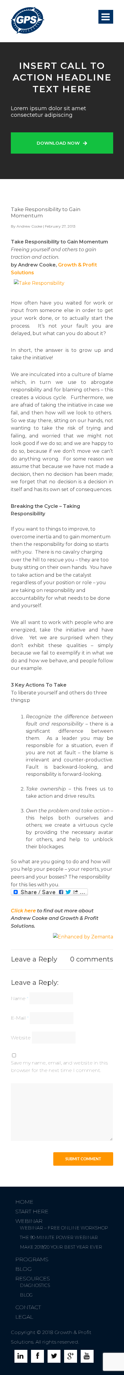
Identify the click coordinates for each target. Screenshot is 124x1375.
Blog (23, 1269)
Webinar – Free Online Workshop (64, 1228)
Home (24, 1202)
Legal (24, 1317)
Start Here (31, 1211)
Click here (23, 911)
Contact (28, 1307)
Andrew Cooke (29, 226)
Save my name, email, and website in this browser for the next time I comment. (59, 1066)
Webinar (28, 1221)
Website (21, 1038)
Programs (31, 1259)
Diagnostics (35, 1285)
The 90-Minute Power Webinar (59, 1237)
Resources (32, 1278)
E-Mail (20, 1018)
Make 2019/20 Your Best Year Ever (61, 1247)
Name (19, 998)
